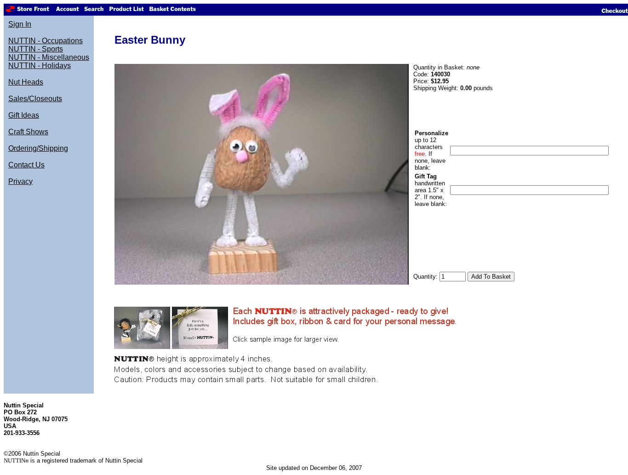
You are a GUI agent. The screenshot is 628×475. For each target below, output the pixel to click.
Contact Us (26, 165)
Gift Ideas (23, 115)
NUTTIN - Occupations (45, 41)
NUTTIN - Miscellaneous (48, 57)
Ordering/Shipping (38, 148)
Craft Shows (28, 132)
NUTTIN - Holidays (39, 65)
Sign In (19, 24)
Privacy (20, 181)
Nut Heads (25, 82)
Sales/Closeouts (35, 99)
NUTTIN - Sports (35, 49)
